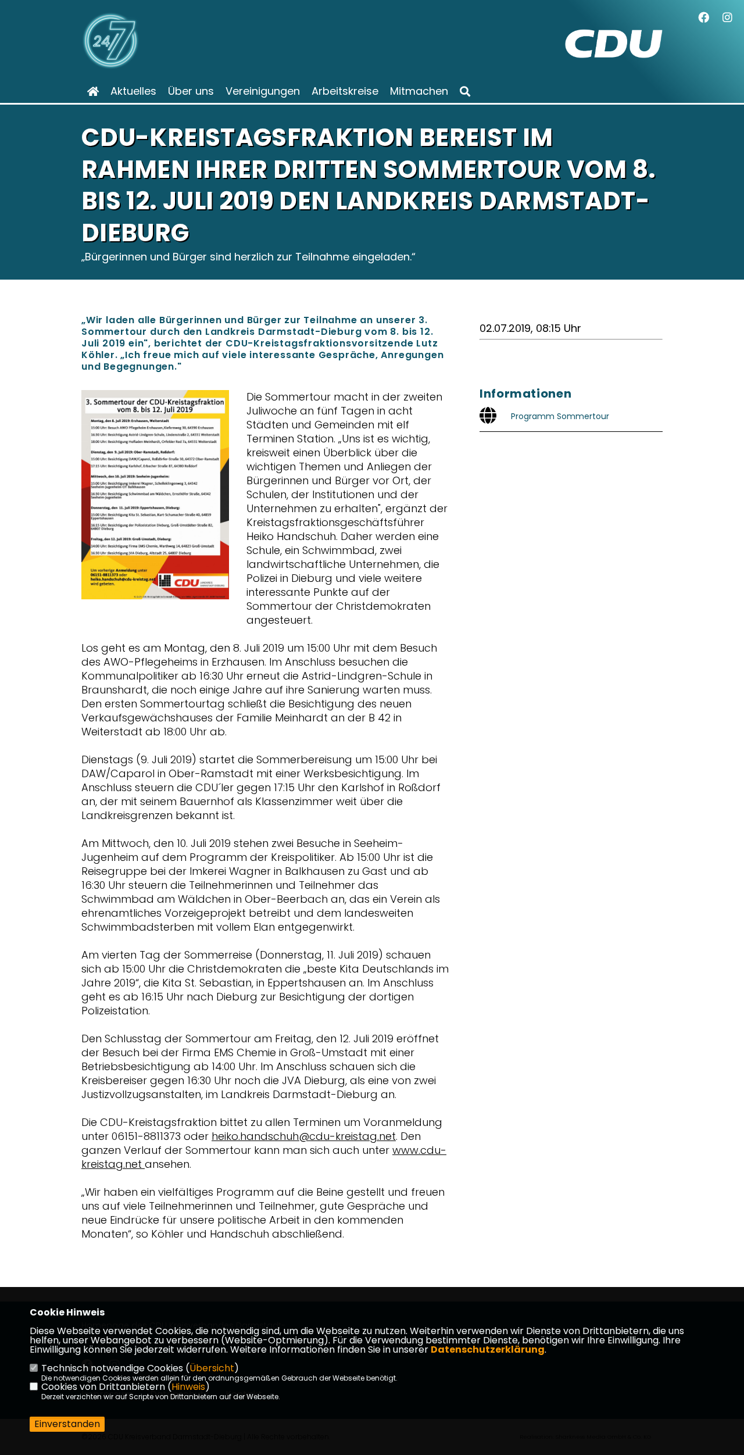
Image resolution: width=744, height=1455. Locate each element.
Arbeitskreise (345, 91)
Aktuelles (133, 91)
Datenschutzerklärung (488, 1349)
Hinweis (188, 1386)
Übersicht (211, 1368)
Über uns (191, 91)
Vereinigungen (263, 91)
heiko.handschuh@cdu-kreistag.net (304, 1136)
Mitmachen (419, 91)
